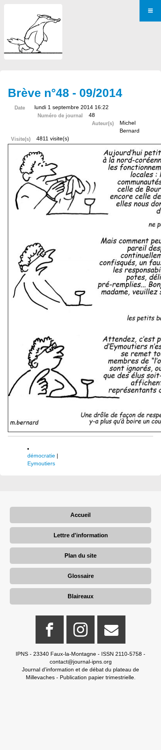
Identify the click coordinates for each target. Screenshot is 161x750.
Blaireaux (80, 596)
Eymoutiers (41, 463)
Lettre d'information (81, 535)
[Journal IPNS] (33, 14)
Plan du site (80, 555)
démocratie (41, 455)
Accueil (80, 514)
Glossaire (81, 575)
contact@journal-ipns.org (81, 661)
